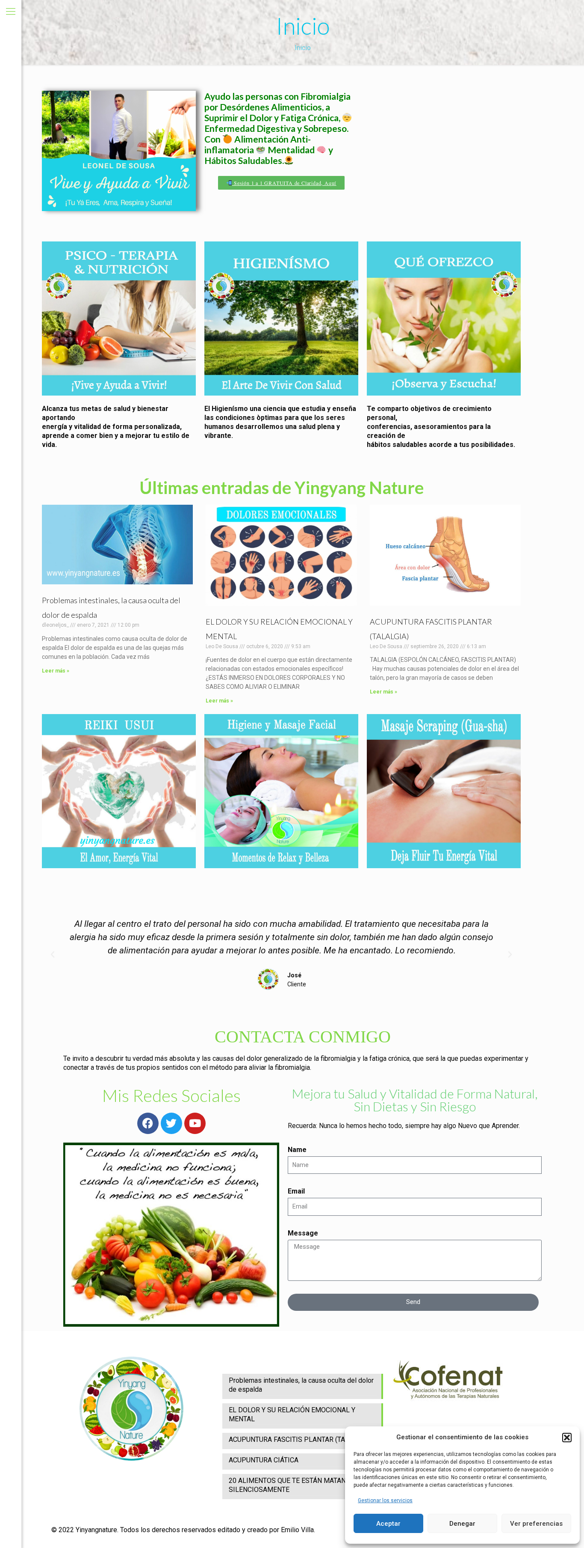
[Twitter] (171, 1123)
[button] (567, 1437)
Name (297, 1150)
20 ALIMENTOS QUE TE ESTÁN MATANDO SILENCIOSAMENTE (292, 1485)
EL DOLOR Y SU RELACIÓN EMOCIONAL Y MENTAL (292, 1414)
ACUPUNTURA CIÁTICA (263, 1460)
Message (303, 1233)
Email (296, 1191)
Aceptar (388, 1523)
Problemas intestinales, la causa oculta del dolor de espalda (301, 1384)
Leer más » (55, 671)
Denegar (462, 1523)
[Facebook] (148, 1123)
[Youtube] (195, 1123)
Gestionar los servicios (385, 1500)
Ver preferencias (536, 1523)
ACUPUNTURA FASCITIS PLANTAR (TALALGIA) (299, 1439)
